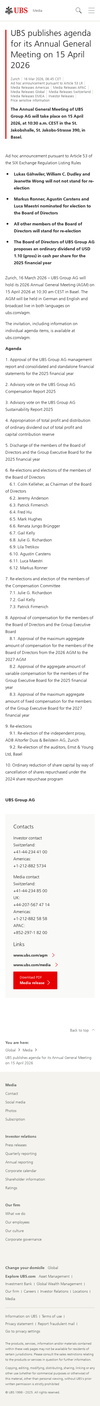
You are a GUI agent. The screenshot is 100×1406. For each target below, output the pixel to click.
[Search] (78, 10)
